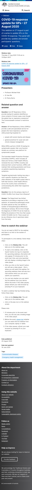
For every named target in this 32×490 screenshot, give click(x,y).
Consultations (6, 429)
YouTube (4, 438)
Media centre (6, 424)
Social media (6, 409)
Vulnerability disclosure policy (11, 414)
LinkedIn (4, 433)
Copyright (5, 399)
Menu (6, 10)
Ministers (4, 373)
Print (13, 46)
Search (27, 10)
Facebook (5, 431)
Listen (6, 46)
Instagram (5, 441)
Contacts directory (8, 385)
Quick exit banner (7, 407)
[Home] (16, 4)
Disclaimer (5, 402)
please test (20, 319)
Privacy (4, 404)
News (3, 426)
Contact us (5, 382)
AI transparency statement (10, 377)
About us (4, 370)
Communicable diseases (10, 354)
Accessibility (6, 397)
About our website (7, 395)
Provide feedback (9, 459)
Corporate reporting (8, 375)
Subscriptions (6, 412)
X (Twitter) (5, 436)
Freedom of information (9, 380)
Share (21, 46)
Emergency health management (12, 357)
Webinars (6, 15)
